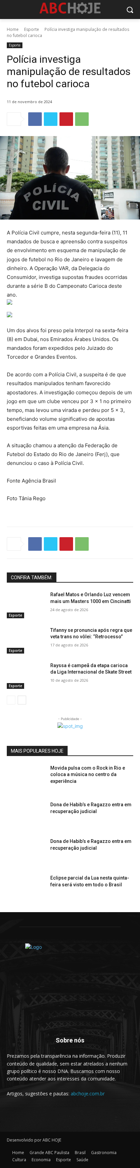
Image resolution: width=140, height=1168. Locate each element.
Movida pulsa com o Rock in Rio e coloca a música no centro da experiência (87, 774)
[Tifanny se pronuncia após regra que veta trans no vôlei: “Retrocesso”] (26, 640)
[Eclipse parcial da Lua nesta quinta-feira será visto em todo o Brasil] (26, 888)
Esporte (31, 29)
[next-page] (22, 700)
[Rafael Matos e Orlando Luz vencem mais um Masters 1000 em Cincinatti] (26, 604)
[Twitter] (50, 119)
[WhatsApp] (82, 119)
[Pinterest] (66, 119)
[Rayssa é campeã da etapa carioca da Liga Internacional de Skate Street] (26, 675)
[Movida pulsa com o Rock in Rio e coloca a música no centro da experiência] (26, 778)
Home (13, 29)
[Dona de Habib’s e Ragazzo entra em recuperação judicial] (26, 815)
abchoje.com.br (88, 1093)
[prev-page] (11, 700)
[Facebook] (35, 119)
